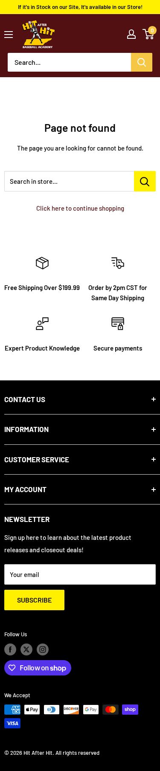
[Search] (141, 62)
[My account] (131, 34)
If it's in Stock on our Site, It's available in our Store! (80, 6)
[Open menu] (8, 34)
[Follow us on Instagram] (43, 649)
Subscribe (34, 600)
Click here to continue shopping (80, 208)
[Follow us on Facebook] (10, 649)
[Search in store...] (145, 181)
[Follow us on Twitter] (26, 649)
